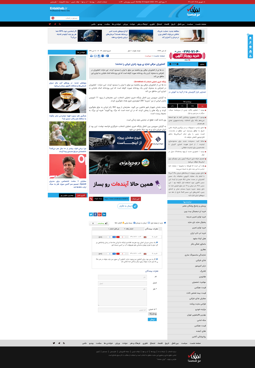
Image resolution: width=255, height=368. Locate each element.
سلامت (107, 24)
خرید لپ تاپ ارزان (198, 233)
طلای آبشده (201, 331)
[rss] (60, 24)
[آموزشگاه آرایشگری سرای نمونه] (127, 184)
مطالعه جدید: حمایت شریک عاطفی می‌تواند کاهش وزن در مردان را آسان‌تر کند (168, 34)
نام (156, 276)
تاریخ (173, 24)
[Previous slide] (177, 64)
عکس (93, 24)
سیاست (190, 24)
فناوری (152, 24)
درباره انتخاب (172, 351)
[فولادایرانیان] (127, 140)
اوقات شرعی (75, 2)
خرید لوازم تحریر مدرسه (196, 216)
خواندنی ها (116, 24)
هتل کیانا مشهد (199, 238)
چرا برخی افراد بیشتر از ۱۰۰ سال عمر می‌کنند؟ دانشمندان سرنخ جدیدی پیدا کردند (67, 150)
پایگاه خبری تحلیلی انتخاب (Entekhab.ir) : (149, 81)
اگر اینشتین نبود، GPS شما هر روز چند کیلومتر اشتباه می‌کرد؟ (66, 34)
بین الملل (181, 24)
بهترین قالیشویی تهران (196, 314)
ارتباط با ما (161, 351)
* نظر (155, 289)
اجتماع (159, 24)
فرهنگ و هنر (142, 24)
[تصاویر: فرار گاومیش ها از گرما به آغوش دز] (187, 78)
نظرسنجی (53, 2)
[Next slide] (170, 64)
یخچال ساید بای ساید (197, 222)
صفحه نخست (200, 24)
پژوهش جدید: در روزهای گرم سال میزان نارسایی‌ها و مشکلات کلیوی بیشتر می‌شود (67, 84)
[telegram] (55, 24)
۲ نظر (129, 51)
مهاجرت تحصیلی (199, 282)
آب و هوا (84, 2)
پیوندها (92, 2)
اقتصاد (166, 24)
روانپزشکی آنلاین (199, 336)
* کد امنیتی (153, 309)
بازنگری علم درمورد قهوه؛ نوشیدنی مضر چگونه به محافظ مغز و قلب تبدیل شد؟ (67, 117)
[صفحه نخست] (250, 38)
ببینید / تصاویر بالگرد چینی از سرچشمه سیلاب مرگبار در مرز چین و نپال (186, 112)
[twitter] (50, 24)
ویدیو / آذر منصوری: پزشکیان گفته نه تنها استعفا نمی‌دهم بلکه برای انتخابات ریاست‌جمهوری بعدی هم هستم (186, 120)
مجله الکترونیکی (124, 351)
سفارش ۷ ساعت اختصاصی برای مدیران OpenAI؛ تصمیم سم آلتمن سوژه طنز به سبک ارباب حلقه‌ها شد (67, 184)
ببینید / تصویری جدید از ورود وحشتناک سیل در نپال (186, 153)
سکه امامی (201, 320)
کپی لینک (135, 198)
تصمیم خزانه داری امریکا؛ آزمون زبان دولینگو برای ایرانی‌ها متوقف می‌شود (186, 160)
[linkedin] (104, 214)
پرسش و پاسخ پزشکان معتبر (194, 206)
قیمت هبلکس (200, 287)
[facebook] (95, 214)
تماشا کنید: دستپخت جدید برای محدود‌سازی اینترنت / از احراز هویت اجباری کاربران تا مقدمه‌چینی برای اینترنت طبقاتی (186, 144)
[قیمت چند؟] (250, 42)
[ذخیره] (99, 56)
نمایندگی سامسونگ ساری (195, 255)
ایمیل (155, 282)
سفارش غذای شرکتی (197, 298)
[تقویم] (250, 51)
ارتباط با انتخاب (102, 2)
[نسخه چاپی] (91, 56)
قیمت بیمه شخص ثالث (196, 293)
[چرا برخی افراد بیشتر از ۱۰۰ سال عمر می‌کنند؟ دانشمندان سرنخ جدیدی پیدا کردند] (67, 133)
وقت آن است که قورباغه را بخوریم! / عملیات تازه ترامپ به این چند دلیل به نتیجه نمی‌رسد (186, 167)
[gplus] (100, 214)
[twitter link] (54, 343)
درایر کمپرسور (200, 265)
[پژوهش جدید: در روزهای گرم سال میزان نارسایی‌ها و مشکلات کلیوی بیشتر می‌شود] (67, 68)
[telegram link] (59, 343)
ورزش (125, 24)
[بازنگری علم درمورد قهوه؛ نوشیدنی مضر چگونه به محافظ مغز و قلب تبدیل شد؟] (67, 100)
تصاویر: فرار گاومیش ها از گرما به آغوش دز (187, 92)
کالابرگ (203, 271)
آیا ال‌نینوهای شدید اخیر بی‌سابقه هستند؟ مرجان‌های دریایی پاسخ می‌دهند (117, 34)
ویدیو (100, 24)
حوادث (132, 24)
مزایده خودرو (200, 309)
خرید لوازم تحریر (199, 227)
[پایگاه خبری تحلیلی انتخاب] (195, 12)
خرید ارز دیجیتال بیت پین (195, 211)
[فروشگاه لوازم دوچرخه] (127, 162)
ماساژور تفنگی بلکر (198, 244)
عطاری (203, 249)
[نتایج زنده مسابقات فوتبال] (250, 56)
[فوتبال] (250, 47)
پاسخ (100, 237)
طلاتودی (202, 276)
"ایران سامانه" (161, 359)
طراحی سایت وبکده (198, 304)
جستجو (104, 351)
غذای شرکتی (201, 260)
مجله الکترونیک (64, 2)
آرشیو (98, 351)
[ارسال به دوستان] (95, 56)
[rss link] (64, 343)
